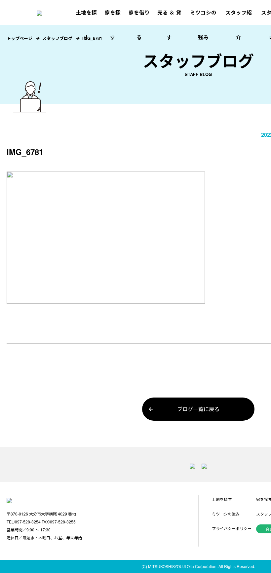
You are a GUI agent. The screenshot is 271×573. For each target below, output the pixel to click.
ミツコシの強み (203, 25)
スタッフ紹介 (238, 25)
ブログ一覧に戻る (198, 409)
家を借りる (139, 25)
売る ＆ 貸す (169, 25)
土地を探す (86, 25)
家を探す (113, 25)
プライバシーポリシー (232, 528)
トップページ (19, 38)
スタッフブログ (57, 38)
